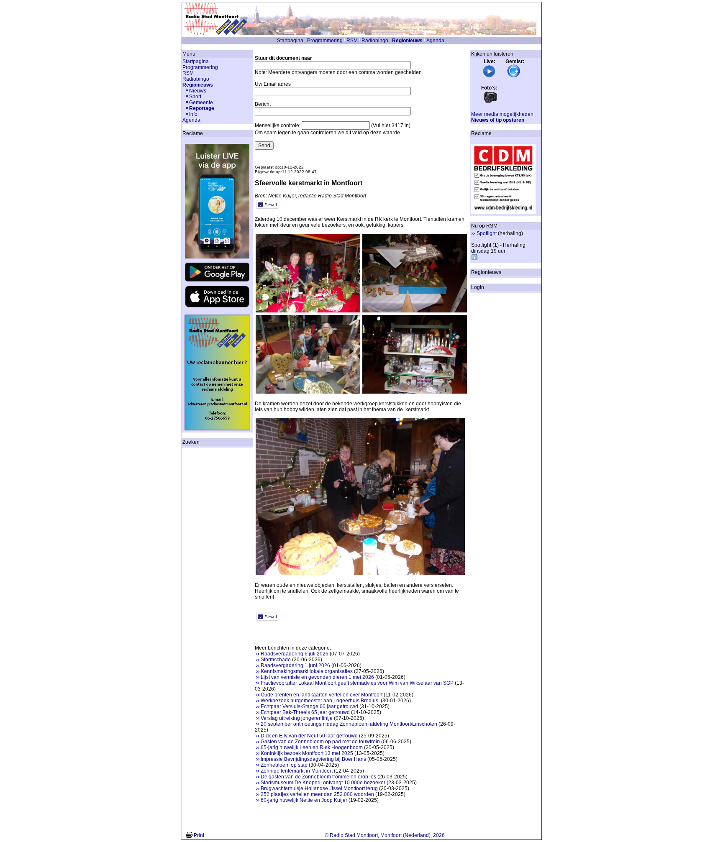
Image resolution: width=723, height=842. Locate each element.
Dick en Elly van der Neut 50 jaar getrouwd (309, 736)
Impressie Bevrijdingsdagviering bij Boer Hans (313, 759)
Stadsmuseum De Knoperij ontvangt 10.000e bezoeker (323, 783)
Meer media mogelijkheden (502, 114)
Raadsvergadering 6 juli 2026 (294, 654)
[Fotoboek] (490, 102)
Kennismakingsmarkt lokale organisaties (307, 671)
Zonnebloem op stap (284, 765)
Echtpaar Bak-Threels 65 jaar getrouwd (305, 712)
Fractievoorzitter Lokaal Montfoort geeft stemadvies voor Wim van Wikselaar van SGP (357, 683)
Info (193, 114)
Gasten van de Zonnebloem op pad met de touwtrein (320, 742)
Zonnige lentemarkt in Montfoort (297, 771)
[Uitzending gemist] (513, 76)
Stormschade (276, 660)
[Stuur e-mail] (267, 207)
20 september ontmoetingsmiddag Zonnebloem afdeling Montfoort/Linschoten (349, 724)
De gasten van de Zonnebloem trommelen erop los (318, 777)
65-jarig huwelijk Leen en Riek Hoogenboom (312, 747)
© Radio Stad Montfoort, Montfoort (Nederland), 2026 (385, 835)
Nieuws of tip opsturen (497, 120)
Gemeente (201, 102)
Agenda (435, 41)
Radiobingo (375, 41)
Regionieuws (407, 41)
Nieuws (197, 91)
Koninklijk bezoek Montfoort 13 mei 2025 (307, 753)
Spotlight (487, 233)
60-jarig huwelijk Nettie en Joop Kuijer (304, 800)
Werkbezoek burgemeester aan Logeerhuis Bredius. (320, 701)
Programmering (325, 41)
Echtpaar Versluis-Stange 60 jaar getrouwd (309, 706)
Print (199, 835)
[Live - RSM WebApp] (489, 76)
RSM (352, 41)
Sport (195, 97)
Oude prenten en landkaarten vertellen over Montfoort (321, 695)
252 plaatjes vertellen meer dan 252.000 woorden (317, 794)
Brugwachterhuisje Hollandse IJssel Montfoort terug (319, 788)
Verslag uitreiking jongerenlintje (297, 718)
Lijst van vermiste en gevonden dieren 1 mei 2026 (317, 677)
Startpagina (290, 41)
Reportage (201, 108)
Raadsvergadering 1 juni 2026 (295, 665)
